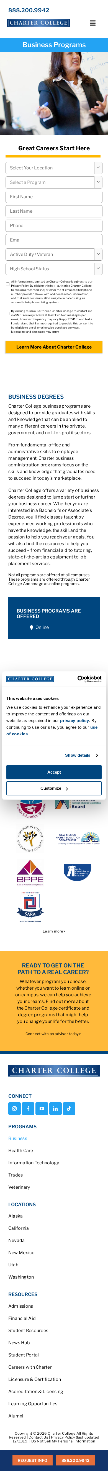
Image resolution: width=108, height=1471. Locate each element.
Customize (50, 788)
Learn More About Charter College (54, 347)
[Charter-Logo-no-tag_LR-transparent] (38, 19)
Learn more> (54, 931)
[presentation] (54, 226)
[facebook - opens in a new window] (28, 1108)
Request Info (32, 1460)
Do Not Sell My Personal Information (63, 1441)
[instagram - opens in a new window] (14, 1108)
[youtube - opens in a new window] (41, 1108)
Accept (54, 772)
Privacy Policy (20, 285)
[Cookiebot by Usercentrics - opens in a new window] (78, 679)
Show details (77, 755)
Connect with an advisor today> (53, 1034)
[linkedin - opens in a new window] (55, 1108)
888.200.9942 (28, 10)
